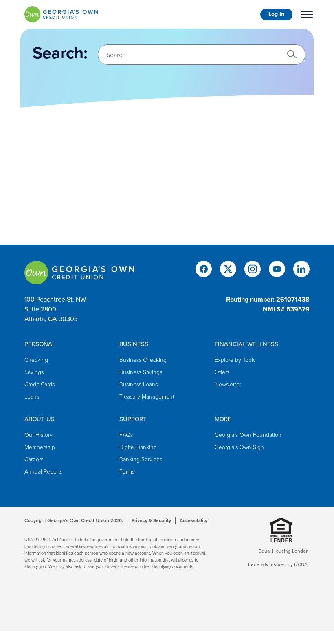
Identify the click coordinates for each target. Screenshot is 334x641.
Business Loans (138, 384)
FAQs (126, 435)
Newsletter (228, 384)
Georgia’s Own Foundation (248, 435)
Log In (276, 14)
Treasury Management (146, 396)
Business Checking (143, 360)
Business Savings (140, 372)
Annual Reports (43, 471)
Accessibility (193, 520)
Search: (60, 53)
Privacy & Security (151, 520)
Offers (222, 372)
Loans (31, 396)
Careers (33, 459)
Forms (126, 471)
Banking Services (140, 459)
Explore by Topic (235, 360)
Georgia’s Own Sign (239, 447)
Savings (34, 372)
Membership (39, 447)
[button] (292, 53)
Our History (38, 435)
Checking (36, 360)
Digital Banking (138, 447)
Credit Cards (39, 384)
